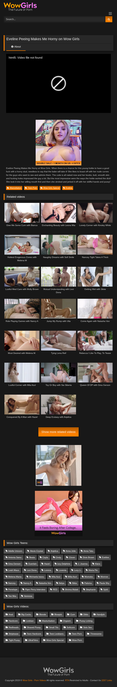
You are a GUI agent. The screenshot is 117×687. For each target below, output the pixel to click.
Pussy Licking (85, 621)
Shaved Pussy (34, 627)
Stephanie (91, 589)
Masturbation (15, 188)
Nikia (74, 583)
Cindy (58, 557)
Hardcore (13, 621)
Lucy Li (77, 570)
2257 (103, 680)
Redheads (14, 627)
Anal (11, 614)
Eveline (69, 188)
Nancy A (27, 583)
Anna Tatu (88, 551)
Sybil (105, 589)
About (17, 46)
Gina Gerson (14, 564)
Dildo (85, 614)
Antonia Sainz (14, 557)
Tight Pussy (14, 640)
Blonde (42, 614)
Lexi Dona (32, 570)
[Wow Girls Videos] (58, 7)
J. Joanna (82, 564)
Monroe (104, 576)
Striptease (13, 634)
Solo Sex (87, 627)
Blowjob (58, 614)
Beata (32, 557)
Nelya (61, 583)
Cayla (45, 557)
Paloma (88, 583)
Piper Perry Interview (35, 589)
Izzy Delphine (63, 564)
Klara (97, 564)
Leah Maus (13, 570)
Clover (72, 557)
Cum (72, 614)
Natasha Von (45, 583)
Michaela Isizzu (36, 576)
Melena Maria (14, 576)
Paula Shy (104, 583)
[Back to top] (107, 678)
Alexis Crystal (36, 551)
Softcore (71, 627)
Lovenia (62, 570)
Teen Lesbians (57, 634)
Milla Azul (72, 576)
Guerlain (32, 564)
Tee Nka (12, 596)
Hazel (47, 564)
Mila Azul (56, 576)
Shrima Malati (71, 589)
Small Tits (53, 627)
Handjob (101, 614)
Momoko (89, 576)
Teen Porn (32, 188)
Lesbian (30, 621)
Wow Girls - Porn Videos (34, 680)
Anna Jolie (71, 551)
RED (55, 589)
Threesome (95, 634)
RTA (67, 680)
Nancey (12, 583)
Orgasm (67, 621)
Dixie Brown (88, 557)
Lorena (47, 570)
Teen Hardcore (34, 634)
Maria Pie (93, 570)
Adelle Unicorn (15, 551)
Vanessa (28, 596)
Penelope (12, 589)
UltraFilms (33, 640)
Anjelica (54, 551)
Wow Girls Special (51, 188)
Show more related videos (58, 431)
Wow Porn (77, 640)
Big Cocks (26, 614)
